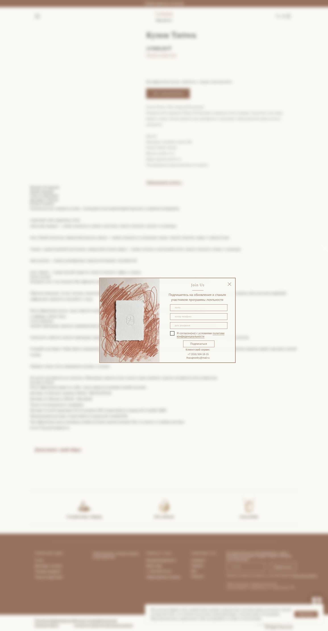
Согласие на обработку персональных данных (103, 625)
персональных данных (304, 575)
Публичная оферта (47, 625)
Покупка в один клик (161, 55)
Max (194, 571)
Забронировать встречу (164, 3)
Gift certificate (164, 517)
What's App (154, 566)
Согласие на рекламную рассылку (95, 620)
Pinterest (197, 576)
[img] (229, 284)
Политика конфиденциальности (55, 620)
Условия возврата (48, 571)
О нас (39, 560)
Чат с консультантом (168, 93)
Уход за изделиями (49, 577)
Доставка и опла (47, 566)
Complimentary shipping (84, 517)
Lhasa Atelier (249, 517)
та (60, 566)
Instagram (198, 560)
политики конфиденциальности (200, 335)
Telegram (197, 565)
